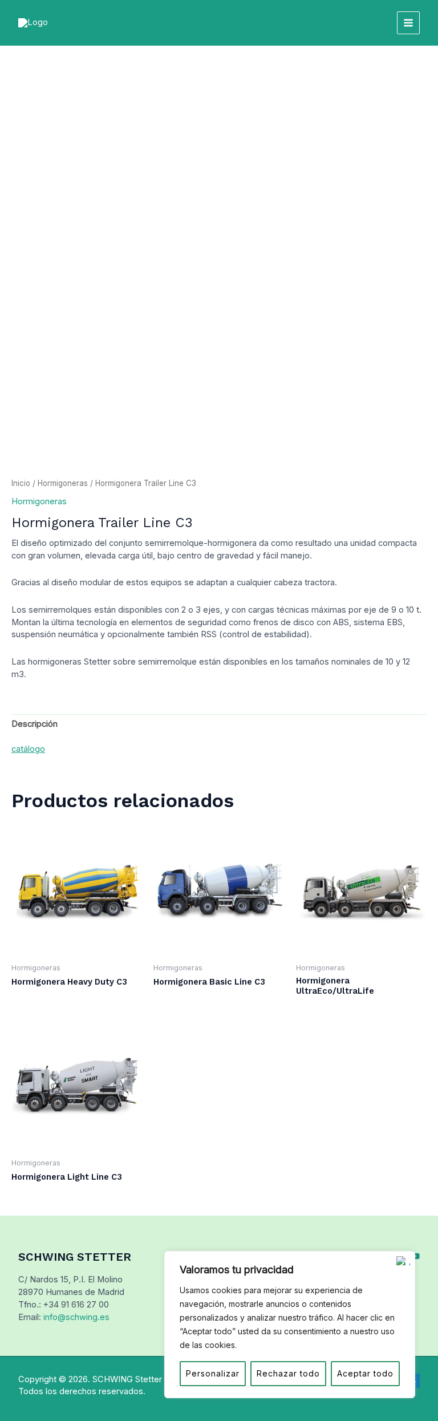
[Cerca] (403, 1261)
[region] (289, 1324)
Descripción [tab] (34, 724)
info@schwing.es (76, 1317)
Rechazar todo (288, 1373)
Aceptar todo (365, 1373)
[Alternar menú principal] (408, 22)
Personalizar (213, 1373)
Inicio (20, 483)
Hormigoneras (63, 483)
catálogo (28, 749)
